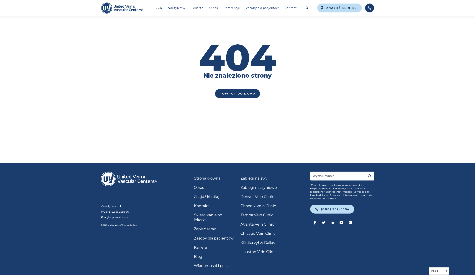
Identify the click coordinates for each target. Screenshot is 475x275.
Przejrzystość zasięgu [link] (115, 211)
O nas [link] (213, 8)
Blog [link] (198, 256)
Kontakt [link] (201, 206)
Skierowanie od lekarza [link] (208, 217)
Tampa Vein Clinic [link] (256, 215)
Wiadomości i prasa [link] (212, 265)
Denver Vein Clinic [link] (257, 196)
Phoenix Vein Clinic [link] (258, 206)
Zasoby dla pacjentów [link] (262, 8)
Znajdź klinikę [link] (206, 196)
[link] (122, 8)
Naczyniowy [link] (177, 8)
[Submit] (369, 176)
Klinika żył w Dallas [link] (257, 242)
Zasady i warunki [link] (111, 206)
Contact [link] (291, 8)
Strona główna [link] (207, 178)
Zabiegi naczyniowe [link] (258, 187)
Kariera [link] (200, 247)
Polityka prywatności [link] (114, 217)
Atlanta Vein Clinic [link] (257, 224)
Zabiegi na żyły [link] (253, 178)
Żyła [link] (159, 8)
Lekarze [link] (197, 8)
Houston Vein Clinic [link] (258, 252)
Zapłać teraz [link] (205, 229)
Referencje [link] (232, 8)
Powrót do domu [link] (237, 93)
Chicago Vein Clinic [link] (258, 233)
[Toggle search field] (306, 8)
